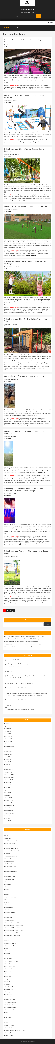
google (7, 902)
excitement (41, 139)
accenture (8, 838)
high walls (47, 477)
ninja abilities (22, 421)
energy (35, 139)
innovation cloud (9, 917)
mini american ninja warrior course (23, 87)
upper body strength (41, 543)
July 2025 (7, 756)
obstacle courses (43, 141)
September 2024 (9, 782)
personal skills (9, 989)
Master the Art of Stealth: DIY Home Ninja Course (24, 376)
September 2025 (9, 751)
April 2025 (8, 764)
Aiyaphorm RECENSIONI (13, 660)
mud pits (39, 478)
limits (18, 478)
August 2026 (8, 723)
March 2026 (8, 736)
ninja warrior (21, 253)
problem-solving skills (25, 89)
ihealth (7, 910)
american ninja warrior (11, 848)
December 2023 (9, 805)
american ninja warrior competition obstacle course (18, 538)
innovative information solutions (14, 925)
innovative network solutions (13, 933)
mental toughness (9, 602)
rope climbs (27, 480)
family (6, 251)
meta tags (8, 971)
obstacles (47, 87)
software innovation (10, 1025)
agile (6, 846)
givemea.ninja (27, 9)
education (8, 884)
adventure (25, 139)
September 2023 (9, 813)
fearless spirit (14, 366)
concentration (46, 307)
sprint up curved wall (22, 543)
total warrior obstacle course (20, 482)
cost (41, 85)
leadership (8, 940)
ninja (45, 251)
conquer (27, 477)
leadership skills (9, 945)
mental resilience (8, 87)
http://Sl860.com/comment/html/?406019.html (20, 683)
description (8, 874)
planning (7, 992)
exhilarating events (16, 539)
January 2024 (8, 803)
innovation (8, 915)
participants (7, 89)
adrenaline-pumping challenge (39, 363)
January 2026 (8, 741)
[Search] (38, 16)
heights (25, 366)
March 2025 (8, 767)
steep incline (31, 543)
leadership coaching (10, 943)
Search (27, 620)
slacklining (15, 312)
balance (34, 250)
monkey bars (13, 198)
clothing (39, 250)
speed (44, 541)
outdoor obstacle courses (33, 253)
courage (28, 364)
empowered (37, 598)
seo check (8, 1017)
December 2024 (9, 774)
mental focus (41, 196)
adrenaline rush (26, 363)
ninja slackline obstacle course (27, 311)
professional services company (13, 1004)
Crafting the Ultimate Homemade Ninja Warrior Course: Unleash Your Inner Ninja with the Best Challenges (27, 677)
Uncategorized (14, 85)
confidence (10, 196)
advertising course (10, 843)
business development (11, 856)
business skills (9, 863)
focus (14, 251)
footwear (18, 251)
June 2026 (8, 728)
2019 (6, 833)
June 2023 (8, 820)
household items (40, 420)
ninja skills (32, 198)
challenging (41, 538)
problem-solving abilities (10, 200)
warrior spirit (27, 312)
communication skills (11, 871)
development (8, 881)
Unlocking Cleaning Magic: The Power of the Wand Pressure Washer (23, 644)
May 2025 (8, 762)
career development (10, 866)
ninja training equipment (39, 421)
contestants (7, 539)
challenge (39, 307)
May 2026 (8, 731)
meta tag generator (10, 968)
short (6, 1020)
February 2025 (9, 769)
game (6, 892)
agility (24, 85)
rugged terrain (35, 480)
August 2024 (8, 785)
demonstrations (14, 420)
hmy (6, 904)
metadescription (9, 974)
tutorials (16, 425)
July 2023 (7, 818)
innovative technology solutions (13, 938)
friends (23, 251)
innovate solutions (10, 912)
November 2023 (9, 808)
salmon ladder (38, 541)
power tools (8, 994)
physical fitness (15, 89)
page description (9, 986)
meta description (10, 966)
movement (41, 251)
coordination (35, 85)
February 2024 (9, 800)
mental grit (24, 478)
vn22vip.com (10, 672)
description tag (9, 879)
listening (7, 953)
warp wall (11, 544)
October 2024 (9, 779)
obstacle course (14, 541)
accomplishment (26, 195)
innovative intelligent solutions (13, 927)
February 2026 (9, 738)
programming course (10, 1007)
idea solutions (9, 907)
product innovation (10, 999)
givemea (8, 46)
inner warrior (34, 600)
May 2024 (8, 792)
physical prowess (25, 368)
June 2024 (8, 790)
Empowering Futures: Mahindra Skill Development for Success (21, 641)
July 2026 (7, 726)
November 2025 (9, 746)
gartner (7, 894)
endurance (44, 250)
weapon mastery (23, 425)
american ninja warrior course (13, 851)
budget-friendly (30, 418)
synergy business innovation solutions (15, 1030)
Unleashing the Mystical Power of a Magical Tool (18, 646)
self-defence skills (39, 423)
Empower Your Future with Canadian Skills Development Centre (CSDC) (24, 636)
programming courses (11, 1009)
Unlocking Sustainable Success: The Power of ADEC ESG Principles (22, 639)
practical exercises (24, 423)
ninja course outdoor (23, 198)
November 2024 (9, 777)
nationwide (8, 976)
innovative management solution (14, 930)
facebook (7, 889)
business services (9, 861)
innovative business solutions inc (14, 922)
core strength (15, 309)
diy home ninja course (25, 420)
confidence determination (17, 477)
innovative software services (12, 935)
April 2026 (8, 733)
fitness (10, 251)
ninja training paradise (32, 141)
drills (33, 420)
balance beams (39, 195)
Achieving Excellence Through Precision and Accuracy (20, 687)
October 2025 (9, 749)
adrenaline (25, 307)
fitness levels (33, 196)
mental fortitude (31, 366)
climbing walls (14, 598)
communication (9, 869)
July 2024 (7, 787)
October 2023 (9, 810)
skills (10, 312)
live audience (29, 539)
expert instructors (24, 196)
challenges (29, 85)
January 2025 (8, 772)
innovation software (10, 920)
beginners (15, 364)
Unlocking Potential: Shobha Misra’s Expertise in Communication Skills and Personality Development (26, 665)
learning (7, 951)
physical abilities (31, 602)
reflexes (32, 368)
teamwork (47, 480)
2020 (6, 835)
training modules (8, 425)
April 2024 (8, 795)
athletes (34, 475)
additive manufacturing (11, 840)
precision (31, 541)
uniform (9, 705)
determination (23, 309)
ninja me (7, 981)
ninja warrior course (39, 87)
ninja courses (22, 141)
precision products (10, 997)
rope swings (21, 200)
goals (6, 899)
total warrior (7, 482)
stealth (46, 423)
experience (45, 85)
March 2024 (8, 797)
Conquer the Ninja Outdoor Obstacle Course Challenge (25, 206)
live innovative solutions (12, 956)
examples (7, 887)
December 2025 (9, 744)
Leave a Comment (43, 89)
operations (8, 984)
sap (6, 1015)
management (8, 958)
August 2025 (8, 754)
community (7, 477)
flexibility (6, 311)
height (23, 539)
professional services (10, 1002)
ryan (6, 1012)
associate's (8, 853)
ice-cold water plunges (10, 478)
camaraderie (45, 475)
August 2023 (8, 815)
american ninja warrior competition (36, 536)
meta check (8, 963)
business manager (10, 858)
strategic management (11, 1027)
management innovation (11, 961)
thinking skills (9, 1033)
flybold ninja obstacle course (22, 600)
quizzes (32, 423)
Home (8, 27)
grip (27, 251)
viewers (6, 544)
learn (6, 948)
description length (10, 876)
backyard (30, 139)
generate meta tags (10, 897)
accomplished (25, 597)
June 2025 (8, 759)
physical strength (45, 198)
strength (34, 89)
